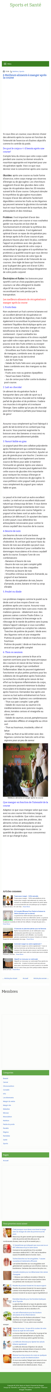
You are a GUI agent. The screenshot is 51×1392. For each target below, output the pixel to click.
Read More (26, 907)
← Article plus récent (9, 978)
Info (4, 1094)
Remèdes (6, 1136)
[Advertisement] (25, 35)
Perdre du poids (8, 1124)
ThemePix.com (15, 1387)
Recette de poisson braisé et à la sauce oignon (29, 1286)
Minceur (6, 1113)
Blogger (41, 1385)
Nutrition (16, 71)
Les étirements (8, 1098)
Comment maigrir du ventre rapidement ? (27, 944)
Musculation (7, 1117)
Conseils (6, 1090)
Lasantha (37, 1387)
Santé (5, 1140)
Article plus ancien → (41, 978)
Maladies (6, 1109)
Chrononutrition (8, 1086)
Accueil (25, 978)
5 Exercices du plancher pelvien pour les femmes (30, 929)
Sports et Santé (25, 5)
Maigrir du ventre (9, 1101)
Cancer (5, 1082)
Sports (21, 71)
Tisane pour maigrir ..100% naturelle (26, 896)
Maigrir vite (7, 1105)
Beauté (5, 1078)
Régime (6, 1132)
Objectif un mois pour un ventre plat (26, 959)
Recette (6, 1128)
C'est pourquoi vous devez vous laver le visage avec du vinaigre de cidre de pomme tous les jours (29, 1231)
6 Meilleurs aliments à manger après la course (25, 76)
